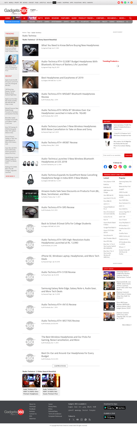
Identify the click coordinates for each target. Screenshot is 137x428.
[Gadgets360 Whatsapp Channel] (125, 166)
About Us (32, 404)
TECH (54, 2)
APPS (71, 2)
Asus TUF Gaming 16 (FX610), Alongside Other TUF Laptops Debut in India (11, 130)
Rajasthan (78, 2)
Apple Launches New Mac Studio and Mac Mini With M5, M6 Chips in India (11, 101)
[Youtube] (115, 166)
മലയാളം (78, 410)
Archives (32, 411)
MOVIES (25, 2)
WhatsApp (85, 419)
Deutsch (85, 410)
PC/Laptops (85, 22)
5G (127, 22)
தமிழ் (84, 407)
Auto (40, 18)
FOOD (36, 2)
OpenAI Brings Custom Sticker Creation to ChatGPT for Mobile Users (11, 160)
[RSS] (131, 2)
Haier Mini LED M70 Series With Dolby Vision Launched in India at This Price (10, 150)
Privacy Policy (52, 406)
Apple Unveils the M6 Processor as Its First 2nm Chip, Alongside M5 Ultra (11, 82)
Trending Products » (111, 61)
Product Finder (86, 18)
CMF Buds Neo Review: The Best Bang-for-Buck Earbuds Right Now (10, 92)
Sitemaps (32, 406)
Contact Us (33, 414)
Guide (74, 18)
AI (24, 18)
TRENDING (9, 34)
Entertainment (57, 22)
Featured (107, 121)
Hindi (75, 407)
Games (59, 2)
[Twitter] (110, 166)
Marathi (90, 2)
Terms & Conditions (54, 414)
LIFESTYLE (43, 2)
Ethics (50, 409)
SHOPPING (66, 2)
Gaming (46, 22)
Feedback (32, 409)
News (47, 18)
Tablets (104, 22)
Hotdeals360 (95, 22)
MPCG (84, 2)
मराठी (94, 407)
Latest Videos (108, 269)
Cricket (31, 2)
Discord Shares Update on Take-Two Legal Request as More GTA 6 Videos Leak (11, 140)
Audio (73, 22)
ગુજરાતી (70, 410)
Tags (28, 32)
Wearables (120, 22)
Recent (8, 76)
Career (50, 404)
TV (78, 22)
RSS (30, 416)
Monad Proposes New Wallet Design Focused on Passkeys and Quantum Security (11, 111)
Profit (17, 2)
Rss (89, 419)
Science (112, 22)
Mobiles (24, 22)
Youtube (77, 419)
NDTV (6, 2)
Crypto (66, 22)
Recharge (111, 18)
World (11, 2)
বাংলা (80, 407)
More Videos (126, 325)
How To (39, 22)
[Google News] (130, 166)
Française (92, 410)
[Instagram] (120, 166)
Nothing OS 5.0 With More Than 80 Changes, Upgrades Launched (11, 169)
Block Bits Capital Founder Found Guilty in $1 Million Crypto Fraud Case (11, 120)
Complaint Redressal (55, 416)
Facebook (69, 419)
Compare (100, 18)
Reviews (55, 18)
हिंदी (21, 2)
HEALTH (49, 2)
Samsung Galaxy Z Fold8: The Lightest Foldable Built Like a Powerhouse (122, 127)
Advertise (32, 419)
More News (10, 176)
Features (65, 18)
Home (7, 18)
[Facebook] (105, 166)
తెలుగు (89, 407)
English (70, 407)
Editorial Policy (53, 411)
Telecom (32, 22)
